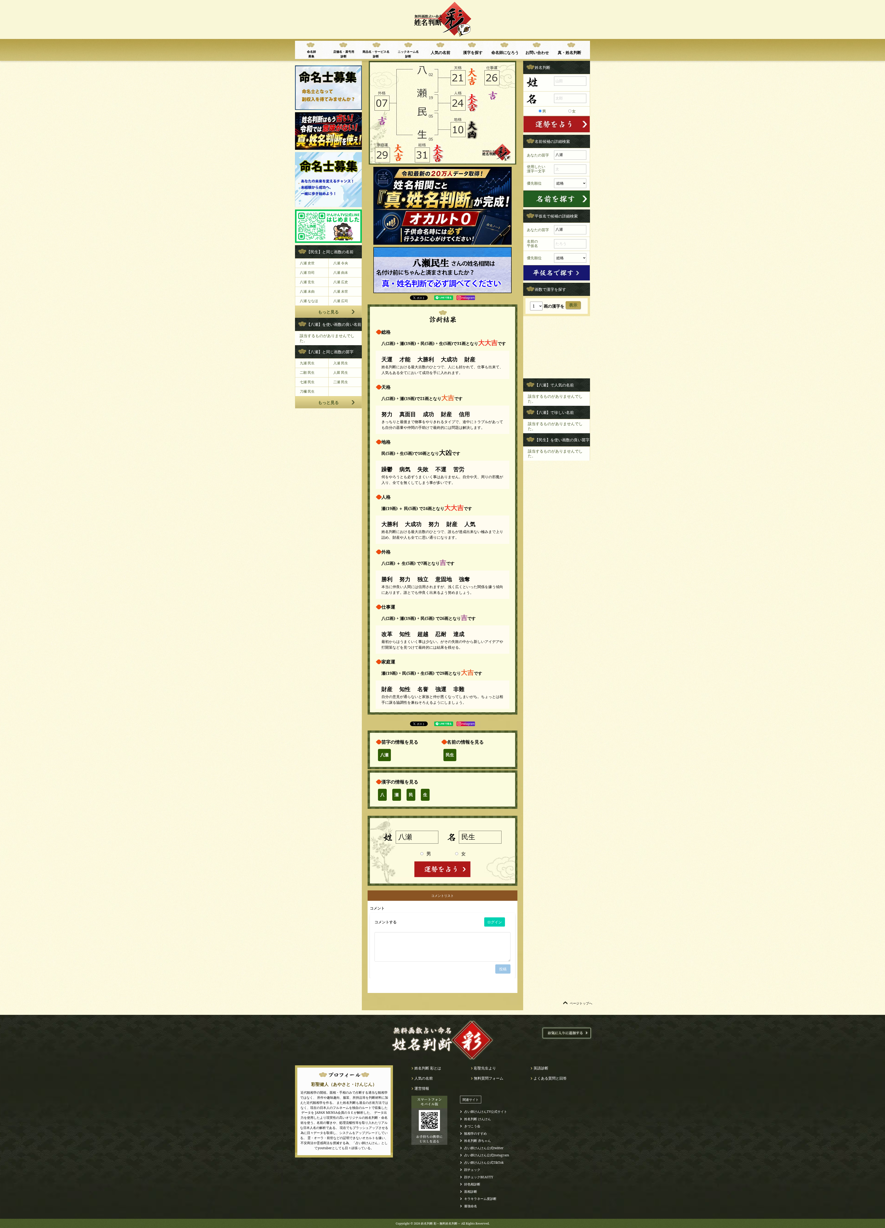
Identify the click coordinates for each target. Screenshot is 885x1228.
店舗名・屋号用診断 (343, 54)
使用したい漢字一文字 (536, 169)
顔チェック (472, 1169)
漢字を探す (473, 52)
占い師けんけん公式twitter (484, 1148)
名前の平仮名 (532, 243)
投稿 (503, 969)
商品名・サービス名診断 (376, 54)
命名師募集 (311, 54)
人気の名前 (440, 52)
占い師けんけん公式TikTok (484, 1162)
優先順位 (534, 183)
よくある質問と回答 (550, 1078)
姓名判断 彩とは (427, 1068)
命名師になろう (505, 52)
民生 (450, 755)
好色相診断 (472, 1184)
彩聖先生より (485, 1068)
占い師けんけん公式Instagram (486, 1155)
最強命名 (470, 1206)
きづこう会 (472, 1126)
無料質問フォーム (488, 1078)
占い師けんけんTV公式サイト (485, 1111)
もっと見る (328, 312)
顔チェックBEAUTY (478, 1177)
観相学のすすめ (475, 1133)
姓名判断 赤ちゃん (477, 1140)
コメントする (386, 922)
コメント (377, 908)
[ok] (556, 199)
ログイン (494, 922)
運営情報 (421, 1088)
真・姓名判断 (569, 52)
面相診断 (470, 1191)
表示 (573, 305)
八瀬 (384, 755)
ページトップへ (581, 1003)
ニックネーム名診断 (408, 54)
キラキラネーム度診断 (480, 1198)
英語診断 (541, 1068)
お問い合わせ (537, 52)
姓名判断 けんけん (477, 1119)
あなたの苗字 (538, 155)
